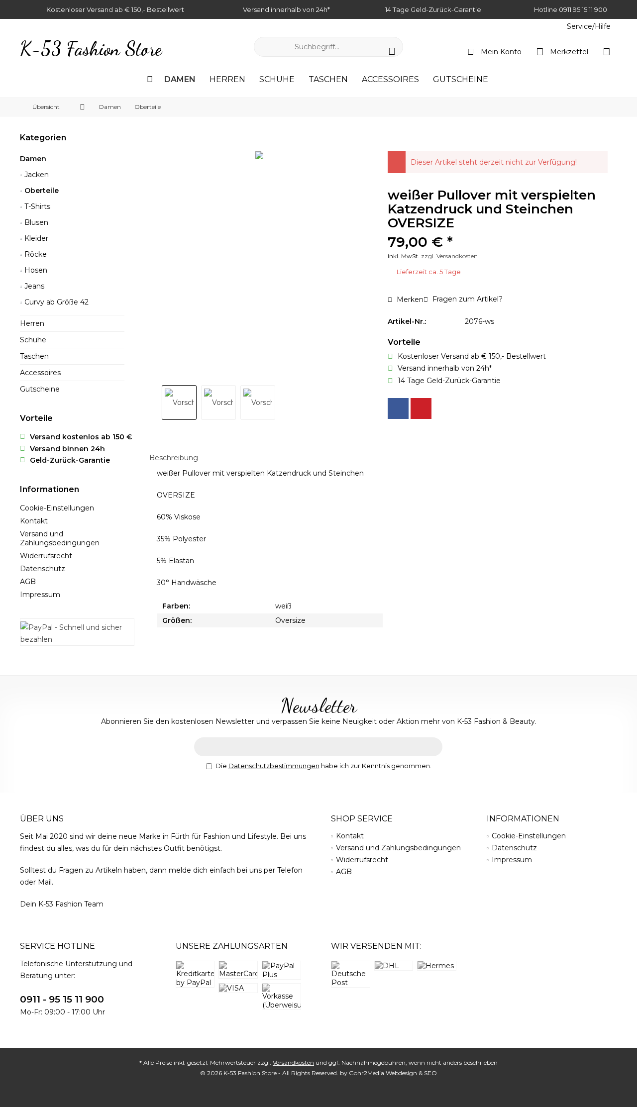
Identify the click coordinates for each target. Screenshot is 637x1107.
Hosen (34, 270)
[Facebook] (398, 408)
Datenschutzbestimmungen (273, 766)
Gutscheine (40, 389)
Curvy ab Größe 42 (55, 302)
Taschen (34, 356)
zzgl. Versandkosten (449, 256)
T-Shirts (36, 206)
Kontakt (34, 520)
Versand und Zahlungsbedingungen (60, 538)
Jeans (33, 286)
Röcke (34, 254)
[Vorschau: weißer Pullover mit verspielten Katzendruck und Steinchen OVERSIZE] (179, 402)
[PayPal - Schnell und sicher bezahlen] (77, 633)
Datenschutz (42, 568)
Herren (32, 323)
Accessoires (40, 372)
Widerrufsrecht (46, 555)
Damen (33, 158)
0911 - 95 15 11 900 (62, 999)
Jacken (35, 174)
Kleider (35, 238)
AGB (28, 581)
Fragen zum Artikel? (466, 299)
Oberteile (40, 190)
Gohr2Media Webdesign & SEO (393, 1073)
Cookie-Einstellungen (57, 507)
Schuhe (33, 339)
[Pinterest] (421, 408)
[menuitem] (588, 26)
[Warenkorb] (606, 51)
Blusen (35, 222)
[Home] (149, 80)
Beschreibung (173, 457)
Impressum (40, 594)
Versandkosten (293, 1062)
